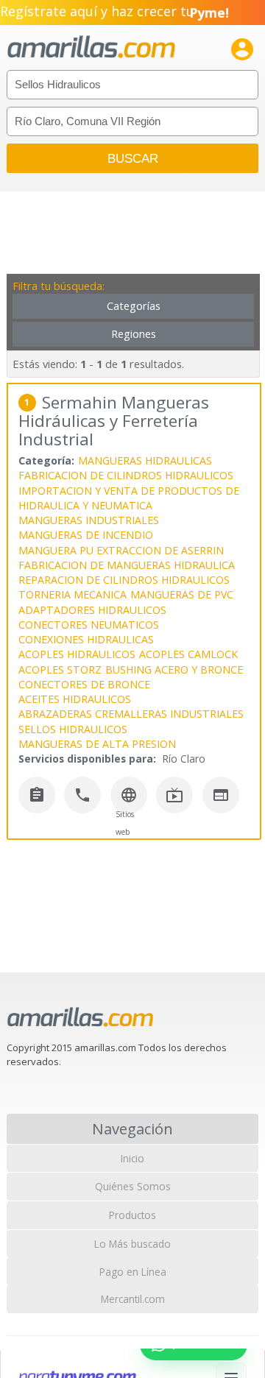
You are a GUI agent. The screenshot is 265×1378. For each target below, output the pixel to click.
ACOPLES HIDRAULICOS (76, 654)
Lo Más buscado (132, 1244)
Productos (132, 1215)
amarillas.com (91, 47)
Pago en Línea (132, 1272)
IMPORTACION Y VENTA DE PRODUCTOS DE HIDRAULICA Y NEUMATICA (128, 498)
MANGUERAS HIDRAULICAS (145, 460)
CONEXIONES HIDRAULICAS (86, 639)
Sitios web (125, 823)
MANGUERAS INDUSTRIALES (88, 520)
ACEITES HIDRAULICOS (74, 699)
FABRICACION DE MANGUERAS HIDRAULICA (126, 565)
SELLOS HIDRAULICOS (72, 729)
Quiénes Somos (133, 1186)
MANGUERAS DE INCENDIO (85, 535)
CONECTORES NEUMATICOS (88, 625)
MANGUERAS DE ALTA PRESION (97, 744)
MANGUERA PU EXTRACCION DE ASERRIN (121, 550)
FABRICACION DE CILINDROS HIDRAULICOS (125, 475)
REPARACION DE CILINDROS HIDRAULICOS (124, 580)
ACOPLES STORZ (60, 669)
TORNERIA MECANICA (72, 594)
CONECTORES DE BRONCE (84, 684)
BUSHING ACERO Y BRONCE (174, 669)
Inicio (132, 1158)
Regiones (133, 334)
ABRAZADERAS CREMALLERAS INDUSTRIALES (131, 714)
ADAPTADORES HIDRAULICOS (92, 610)
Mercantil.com (133, 1299)
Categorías (133, 306)
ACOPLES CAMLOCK (188, 654)
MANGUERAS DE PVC (181, 594)
